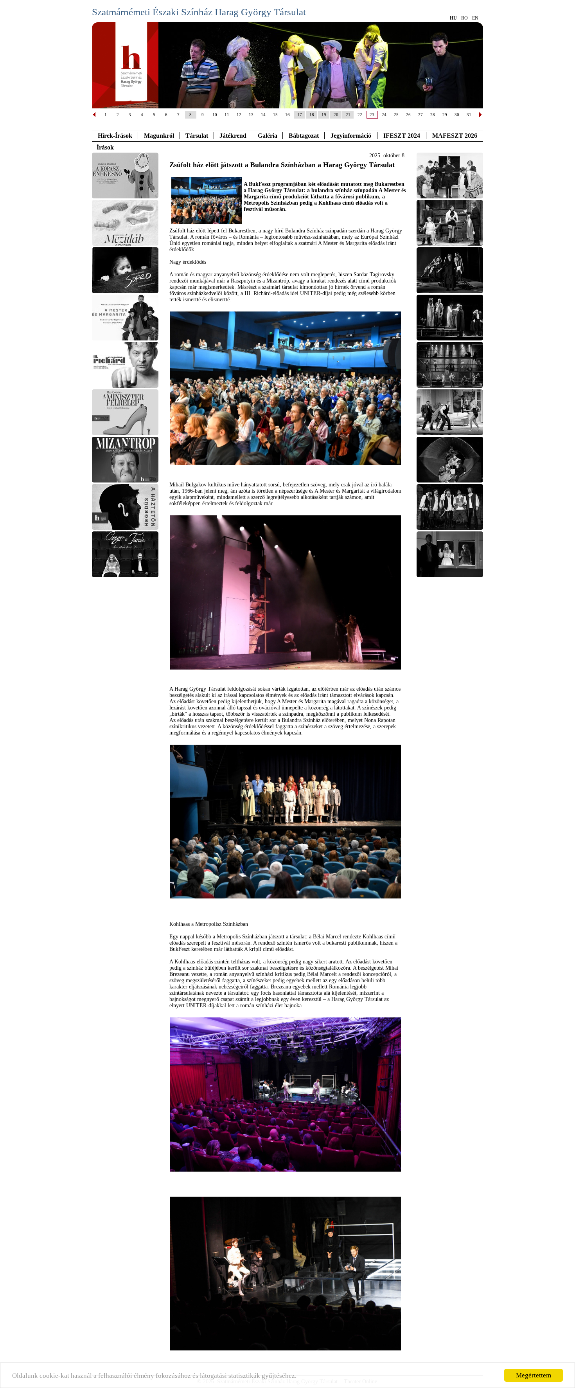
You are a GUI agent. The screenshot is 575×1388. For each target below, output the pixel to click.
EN (475, 18)
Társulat (196, 135)
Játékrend (232, 135)
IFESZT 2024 (401, 135)
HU (453, 18)
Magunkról (159, 135)
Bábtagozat (304, 135)
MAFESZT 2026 (454, 135)
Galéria (267, 135)
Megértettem (533, 1375)
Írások (105, 147)
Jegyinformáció (351, 135)
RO (464, 18)
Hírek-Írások (115, 135)
